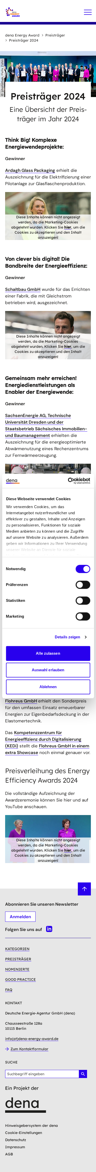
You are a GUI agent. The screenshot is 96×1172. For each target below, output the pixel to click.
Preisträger (55, 35)
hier (67, 227)
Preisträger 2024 (23, 40)
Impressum (15, 1147)
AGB (9, 1154)
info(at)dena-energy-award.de (31, 1038)
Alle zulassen (48, 653)
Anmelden (20, 916)
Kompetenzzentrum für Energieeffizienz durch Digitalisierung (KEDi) (43, 739)
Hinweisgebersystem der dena (31, 1125)
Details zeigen (67, 637)
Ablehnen (48, 687)
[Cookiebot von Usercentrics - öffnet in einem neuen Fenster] (68, 480)
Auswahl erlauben (48, 670)
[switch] (83, 585)
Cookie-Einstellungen (23, 1132)
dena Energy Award (22, 35)
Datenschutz (15, 1140)
